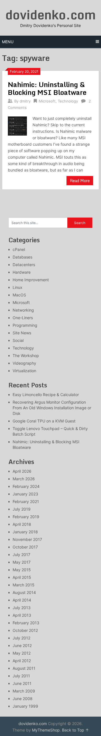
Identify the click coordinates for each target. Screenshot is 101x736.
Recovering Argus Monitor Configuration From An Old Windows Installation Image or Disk (52, 408)
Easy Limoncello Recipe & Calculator (46, 394)
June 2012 (22, 645)
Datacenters (24, 264)
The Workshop (26, 355)
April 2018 (22, 524)
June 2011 (22, 683)
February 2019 (26, 516)
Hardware (22, 272)
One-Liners (23, 317)
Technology (68, 101)
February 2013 (26, 622)
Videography (24, 363)
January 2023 (25, 494)
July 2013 (22, 607)
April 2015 (22, 577)
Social (18, 340)
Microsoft (47, 101)
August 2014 (24, 592)
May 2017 (22, 562)
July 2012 (21, 638)
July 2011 (21, 675)
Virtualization (24, 370)
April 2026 (22, 471)
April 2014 (22, 600)
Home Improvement (31, 279)
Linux (17, 287)
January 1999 (25, 706)
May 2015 (22, 569)
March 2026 (24, 478)
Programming (25, 325)
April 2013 (22, 615)
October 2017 (25, 547)
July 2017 (21, 554)
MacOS (19, 294)
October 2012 (25, 630)
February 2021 (26, 501)
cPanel (19, 249)
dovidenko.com (50, 14)
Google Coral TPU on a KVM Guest (44, 421)
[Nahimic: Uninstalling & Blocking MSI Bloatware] (17, 125)
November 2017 (27, 539)
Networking (23, 310)
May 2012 (22, 653)
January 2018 (25, 531)
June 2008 (23, 698)
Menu (7, 41)
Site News (22, 332)
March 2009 (24, 691)
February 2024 (26, 486)
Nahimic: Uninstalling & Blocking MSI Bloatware (47, 88)
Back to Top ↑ (75, 730)
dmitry (25, 101)
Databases (22, 257)
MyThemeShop (46, 730)
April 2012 (22, 660)
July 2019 (22, 509)
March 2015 (24, 584)
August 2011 (24, 668)
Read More (80, 180)
